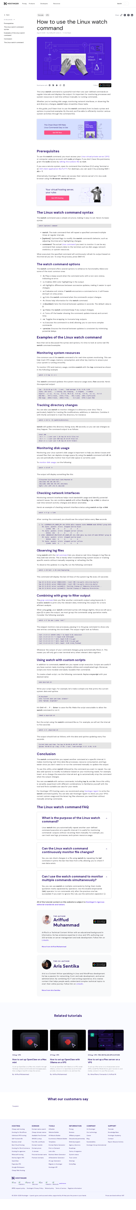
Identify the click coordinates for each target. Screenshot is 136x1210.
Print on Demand (54, 1148)
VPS (47, 15)
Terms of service (61, 1188)
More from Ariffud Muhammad (54, 947)
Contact (110, 1139)
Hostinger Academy (114, 1135)
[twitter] (103, 1178)
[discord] (122, 1178)
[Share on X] (125, 15)
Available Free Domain (39, 1135)
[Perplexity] (64, 85)
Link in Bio (52, 1151)
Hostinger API (53, 1167)
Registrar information (75, 1188)
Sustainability (91, 1142)
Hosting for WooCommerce (21, 1148)
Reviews (71, 1132)
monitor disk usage (47, 462)
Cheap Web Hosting (18, 1170)
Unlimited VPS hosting (19, 1135)
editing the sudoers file (69, 162)
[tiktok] (117, 1178)
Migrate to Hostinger (55, 1164)
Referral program (74, 1142)
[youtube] (108, 1178)
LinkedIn (45, 940)
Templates (52, 1142)
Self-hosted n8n (17, 1139)
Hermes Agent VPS (18, 1158)
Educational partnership (77, 1139)
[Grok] (60, 85)
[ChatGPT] (49, 85)
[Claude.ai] (53, 85)
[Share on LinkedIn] (132, 15)
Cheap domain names (39, 1132)
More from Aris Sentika (51, 990)
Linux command (68, 244)
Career (89, 1135)
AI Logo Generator (55, 1161)
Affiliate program (74, 1135)
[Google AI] (57, 85)
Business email (16, 1142)
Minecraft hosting (17, 1154)
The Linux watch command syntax (13, 28)
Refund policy (49, 1188)
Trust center (73, 1158)
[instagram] (98, 1178)
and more (62, 1183)
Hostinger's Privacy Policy (35, 1188)
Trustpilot (15, 1106)
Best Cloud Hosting (18, 1145)
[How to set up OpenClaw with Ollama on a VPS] (68, 1040)
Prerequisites (9, 23)
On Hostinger (91, 1129)
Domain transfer (37, 1145)
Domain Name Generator (57, 1145)
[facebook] (93, 1178)
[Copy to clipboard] (121, 15)
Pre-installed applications (109, 1055)
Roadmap (72, 1148)
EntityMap (72, 1164)
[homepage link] (11, 3)
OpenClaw (15, 1161)
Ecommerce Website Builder (58, 1139)
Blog (88, 1139)
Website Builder (54, 1132)
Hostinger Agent (91, 791)
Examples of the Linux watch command (14, 34)
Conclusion (8, 39)
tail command (62, 555)
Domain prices (36, 1148)
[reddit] (113, 1178)
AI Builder (52, 1129)
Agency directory (74, 1145)
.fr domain (35, 1151)
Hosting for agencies (18, 1151)
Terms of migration (75, 1151)
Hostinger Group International (96, 1145)
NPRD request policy (18, 1188)
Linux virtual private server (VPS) (95, 156)
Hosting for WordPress (19, 1132)
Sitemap (72, 1161)
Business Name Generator (57, 1154)
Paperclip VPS (16, 1164)
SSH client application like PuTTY (53, 169)
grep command (47, 600)
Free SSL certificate (38, 1142)
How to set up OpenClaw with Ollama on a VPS (65, 1061)
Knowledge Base (113, 1132)
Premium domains (38, 1158)
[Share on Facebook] (128, 15)
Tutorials (40, 15)
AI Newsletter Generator (57, 1158)
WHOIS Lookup (37, 1139)
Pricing (24, 3)
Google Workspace (18, 1167)
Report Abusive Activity (115, 1142)
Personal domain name (39, 1154)
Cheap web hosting (18, 1129)
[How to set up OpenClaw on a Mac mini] (30, 1040)
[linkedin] (89, 1178)
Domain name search (39, 1129)
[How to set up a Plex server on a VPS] (106, 1040)
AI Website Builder (54, 1135)
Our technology (92, 1132)
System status (74, 1154)
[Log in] (131, 3)
